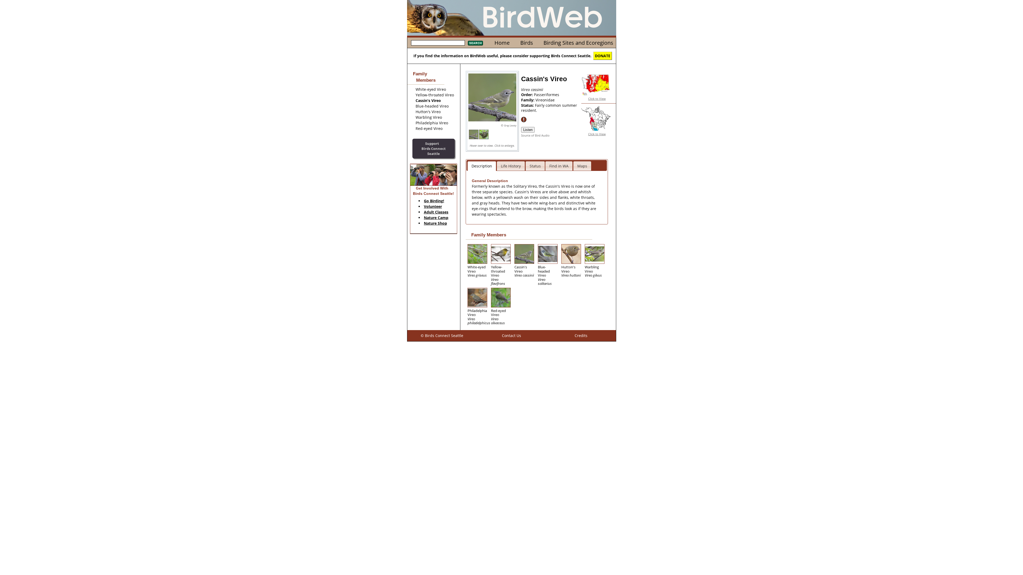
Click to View (597, 99)
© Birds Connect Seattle (442, 335)
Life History (511, 166)
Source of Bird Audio (535, 135)
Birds (526, 42)
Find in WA (559, 166)
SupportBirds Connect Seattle (433, 148)
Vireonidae (545, 99)
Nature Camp (436, 217)
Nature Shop (435, 223)
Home (502, 42)
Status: (528, 105)
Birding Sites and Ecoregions (578, 42)
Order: (527, 94)
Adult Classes (436, 212)
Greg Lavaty (510, 125)
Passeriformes (546, 94)
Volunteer (433, 206)
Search (475, 43)
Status (535, 166)
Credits (581, 335)
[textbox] (438, 43)
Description (482, 166)
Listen (528, 130)
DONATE (602, 55)
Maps (582, 166)
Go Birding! (434, 200)
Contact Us (511, 335)
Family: (528, 99)
